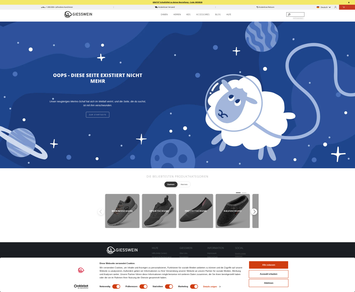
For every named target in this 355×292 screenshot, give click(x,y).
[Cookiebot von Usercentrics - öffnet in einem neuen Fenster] (81, 287)
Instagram (238, 256)
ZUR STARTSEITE (97, 114)
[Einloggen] (335, 7)
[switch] (143, 286)
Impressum (211, 253)
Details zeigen (210, 286)
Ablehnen (268, 283)
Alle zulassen (268, 265)
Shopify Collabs (240, 253)
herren (184, 184)
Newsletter (184, 257)
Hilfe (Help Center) (159, 253)
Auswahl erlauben (268, 274)
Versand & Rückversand (161, 257)
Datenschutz (212, 257)
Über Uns (183, 253)
